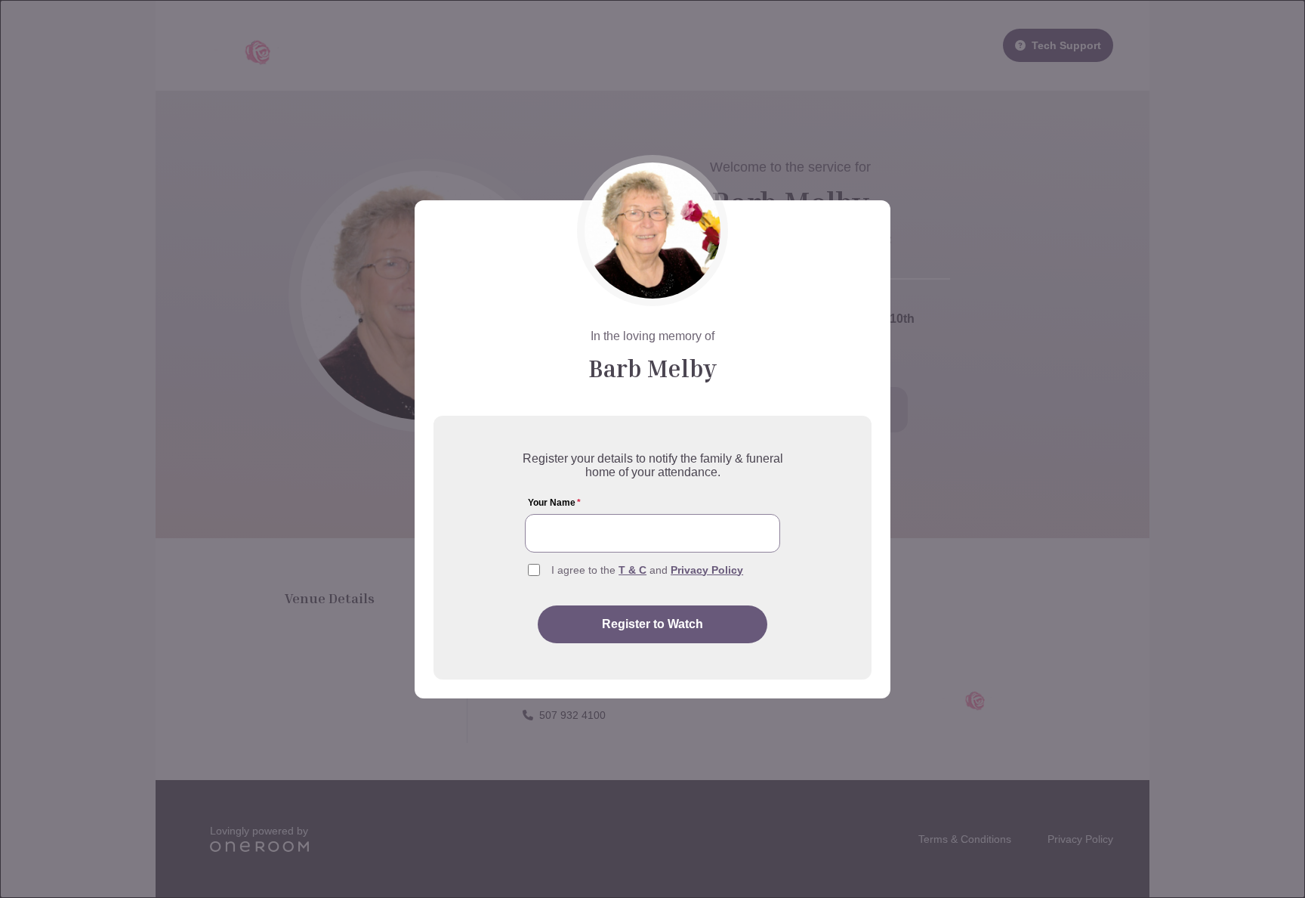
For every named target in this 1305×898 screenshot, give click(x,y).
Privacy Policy (707, 570)
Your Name (554, 502)
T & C (632, 570)
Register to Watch (652, 624)
